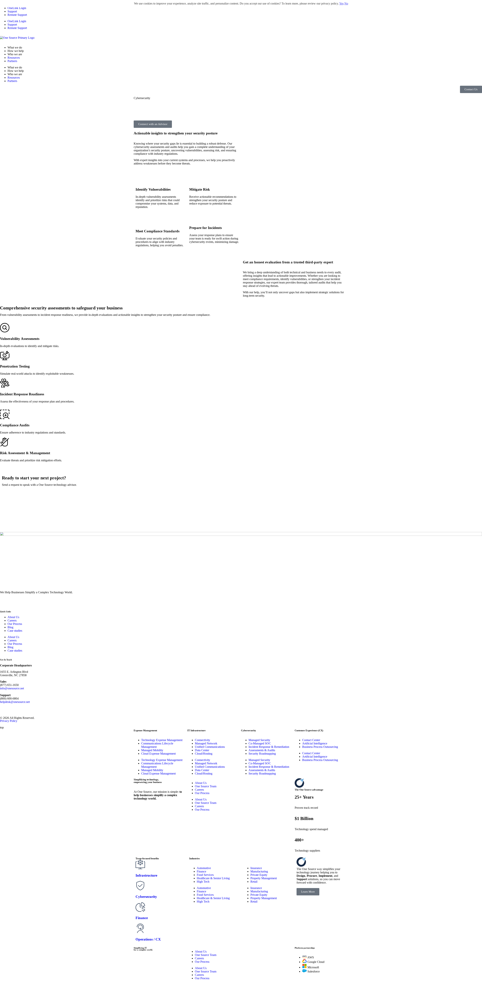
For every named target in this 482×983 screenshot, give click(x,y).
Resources (14, 57)
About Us (13, 617)
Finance (201, 871)
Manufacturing (259, 871)
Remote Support (17, 14)
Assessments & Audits (262, 750)
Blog (10, 627)
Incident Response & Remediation (269, 746)
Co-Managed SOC (260, 743)
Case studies (15, 630)
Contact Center (311, 740)
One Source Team (205, 786)
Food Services (205, 874)
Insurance (256, 868)
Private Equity (258, 874)
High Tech (203, 881)
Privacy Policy (8, 720)
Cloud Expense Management (158, 753)
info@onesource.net (12, 688)
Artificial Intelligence (314, 743)
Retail (253, 881)
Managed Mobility (152, 750)
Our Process (15, 623)
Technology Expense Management (161, 740)
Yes (341, 3)
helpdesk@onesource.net (15, 701)
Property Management (263, 878)
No (346, 3)
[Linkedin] (4, 601)
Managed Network (206, 743)
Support (12, 11)
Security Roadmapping (262, 753)
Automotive (204, 868)
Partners (12, 61)
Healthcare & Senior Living (213, 878)
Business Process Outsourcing (320, 746)
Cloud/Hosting (203, 753)
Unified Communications (210, 746)
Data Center (202, 750)
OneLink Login (17, 8)
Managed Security (259, 740)
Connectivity (202, 740)
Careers (12, 620)
